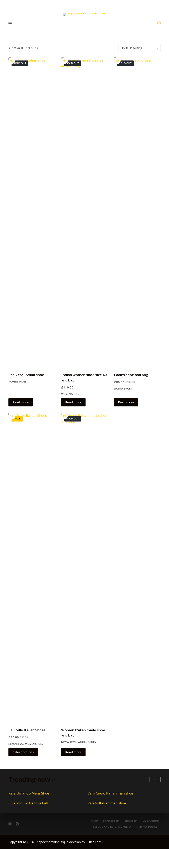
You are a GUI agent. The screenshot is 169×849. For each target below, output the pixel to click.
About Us (130, 821)
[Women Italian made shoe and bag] (84, 567)
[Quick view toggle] (11, 60)
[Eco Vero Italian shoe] (31, 212)
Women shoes (17, 381)
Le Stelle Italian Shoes (27, 730)
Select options (23, 752)
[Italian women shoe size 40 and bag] (84, 212)
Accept (20, 837)
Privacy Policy (147, 827)
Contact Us (111, 821)
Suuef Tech (94, 842)
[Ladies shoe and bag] (137, 212)
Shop (94, 821)
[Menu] (10, 22)
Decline (41, 837)
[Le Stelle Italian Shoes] (31, 567)
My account (151, 821)
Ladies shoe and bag (131, 374)
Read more (21, 402)
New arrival (16, 744)
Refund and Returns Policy (112, 827)
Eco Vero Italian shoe (26, 374)
